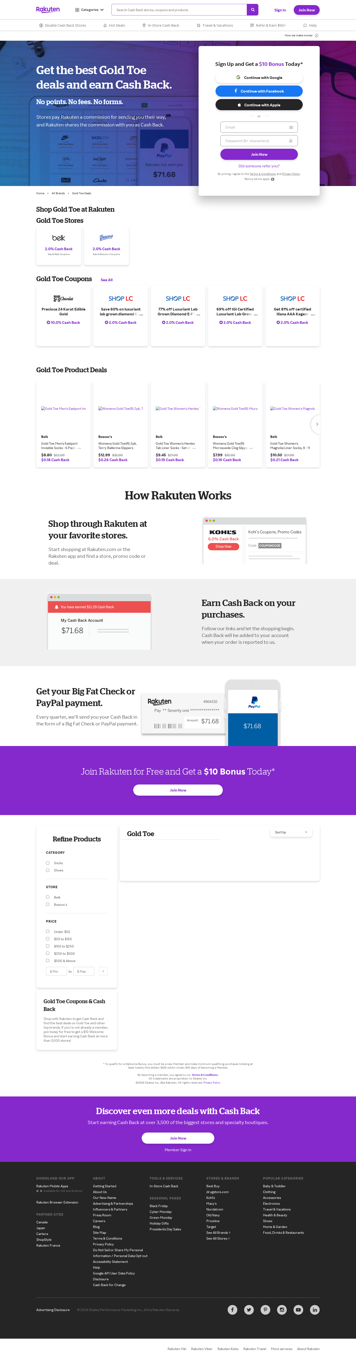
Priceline (213, 1221)
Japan (40, 1228)
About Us (100, 1192)
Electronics (271, 1203)
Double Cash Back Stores (65, 25)
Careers (99, 1221)
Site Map (99, 1232)
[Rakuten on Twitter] (249, 1310)
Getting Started (104, 1186)
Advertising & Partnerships (113, 1203)
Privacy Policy (291, 174)
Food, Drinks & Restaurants (283, 1232)
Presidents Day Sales (165, 1229)
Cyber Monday (161, 1212)
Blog (96, 1227)
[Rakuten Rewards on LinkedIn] (315, 1310)
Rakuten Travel (254, 1349)
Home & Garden (275, 1227)
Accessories (272, 1198)
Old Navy (213, 1215)
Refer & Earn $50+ (271, 25)
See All (107, 279)
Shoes (267, 1221)
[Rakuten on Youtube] (298, 1310)
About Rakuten (308, 1349)
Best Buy (213, 1186)
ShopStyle (44, 1239)
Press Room (102, 1215)
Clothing (269, 1192)
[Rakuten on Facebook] (232, 1310)
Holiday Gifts (159, 1223)
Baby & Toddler (274, 1186)
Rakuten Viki (177, 1349)
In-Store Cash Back (163, 25)
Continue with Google (263, 77)
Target (211, 1227)
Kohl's (210, 1198)
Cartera (42, 1234)
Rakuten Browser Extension (57, 1202)
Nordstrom (214, 1209)
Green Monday (161, 1217)
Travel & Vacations (217, 25)
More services (281, 1349)
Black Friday (159, 1206)
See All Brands (217, 1232)
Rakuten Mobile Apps (52, 1186)
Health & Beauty (275, 1215)
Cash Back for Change (109, 1285)
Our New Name (104, 1198)
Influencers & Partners (110, 1209)
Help (313, 25)
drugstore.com (217, 1192)
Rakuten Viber (202, 1349)
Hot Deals (117, 25)
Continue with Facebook (262, 91)
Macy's (211, 1203)
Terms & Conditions (263, 174)
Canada (41, 1222)
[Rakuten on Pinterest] (265, 1310)
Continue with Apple (262, 104)
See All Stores (216, 1238)
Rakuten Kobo (228, 1349)
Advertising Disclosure (53, 1310)
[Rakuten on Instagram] (282, 1310)
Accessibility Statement (110, 1261)
